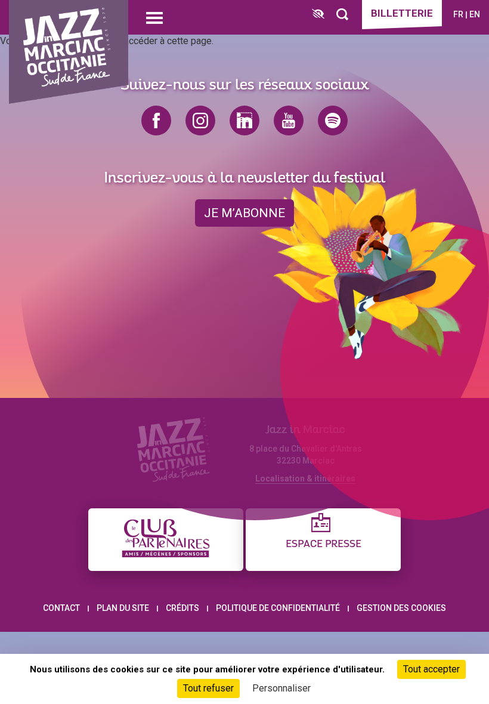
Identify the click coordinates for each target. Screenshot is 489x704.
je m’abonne (244, 213)
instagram (200, 120)
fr (458, 14)
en (474, 14)
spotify (333, 120)
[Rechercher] (342, 14)
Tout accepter (431, 669)
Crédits (182, 608)
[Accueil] (68, 52)
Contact (61, 608)
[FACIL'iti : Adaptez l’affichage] (318, 14)
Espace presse (323, 544)
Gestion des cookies (401, 608)
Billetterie (402, 13)
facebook (156, 120)
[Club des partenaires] (165, 539)
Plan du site (123, 608)
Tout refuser (208, 688)
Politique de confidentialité (278, 608)
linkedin (244, 120)
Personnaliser (281, 688)
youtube (289, 120)
